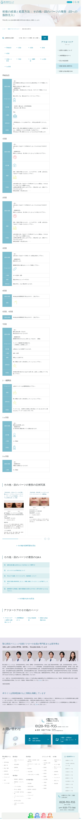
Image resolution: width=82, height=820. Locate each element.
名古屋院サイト (69, 781)
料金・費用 (6, 768)
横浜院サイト (68, 775)
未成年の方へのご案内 (57, 760)
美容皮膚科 (16, 764)
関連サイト (56, 774)
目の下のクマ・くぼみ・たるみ (34, 765)
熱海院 (45, 776)
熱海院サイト (68, 778)
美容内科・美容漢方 (32, 789)
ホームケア (16, 770)
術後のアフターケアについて (13, 28)
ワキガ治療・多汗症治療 (19, 792)
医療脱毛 (16, 767)
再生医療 (29, 783)
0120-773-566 (46, 730)
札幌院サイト (68, 760)
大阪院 (45, 782)
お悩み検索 (6, 774)
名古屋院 (45, 779)
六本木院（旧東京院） (47, 763)
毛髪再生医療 (30, 786)
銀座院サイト (68, 768)
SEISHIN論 (6, 762)
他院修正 (29, 792)
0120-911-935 (46, 726)
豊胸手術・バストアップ (19, 782)
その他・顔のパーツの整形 (33, 774)
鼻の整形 (29, 768)
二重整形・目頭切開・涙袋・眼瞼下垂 (34, 760)
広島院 (45, 785)
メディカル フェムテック (19, 797)
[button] (45, 539)
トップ (3, 28)
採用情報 (56, 771)
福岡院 (45, 788)
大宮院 (45, 770)
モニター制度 (57, 764)
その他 (29, 798)
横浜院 (45, 773)
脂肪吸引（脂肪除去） (19, 779)
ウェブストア (57, 777)
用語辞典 (56, 783)
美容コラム (56, 780)
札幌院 (45, 760)
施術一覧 (6, 765)
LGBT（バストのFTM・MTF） (19, 804)
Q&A (5, 780)
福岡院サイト (68, 790)
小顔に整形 (30, 771)
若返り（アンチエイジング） (19, 760)
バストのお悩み (17, 786)
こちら (40, 680)
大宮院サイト (68, 771)
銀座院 (45, 767)
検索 (45, 38)
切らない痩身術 (17, 789)
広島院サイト (68, 787)
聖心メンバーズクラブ (57, 768)
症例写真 (6, 771)
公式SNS (70, 2)
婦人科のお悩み (17, 800)
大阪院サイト (68, 784)
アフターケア (7, 777)
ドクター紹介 (7, 783)
